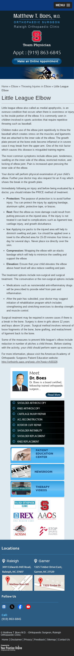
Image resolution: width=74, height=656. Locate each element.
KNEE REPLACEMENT (28, 442)
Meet (34, 372)
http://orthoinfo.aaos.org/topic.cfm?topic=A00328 (29, 361)
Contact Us (64, 639)
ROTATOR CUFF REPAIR (29, 425)
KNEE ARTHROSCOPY (28, 408)
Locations (10, 548)
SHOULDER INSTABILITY (29, 431)
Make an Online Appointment (37, 61)
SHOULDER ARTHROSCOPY (31, 403)
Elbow (14, 86)
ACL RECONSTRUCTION (29, 419)
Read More (54, 394)
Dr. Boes (37, 377)
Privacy (28, 639)
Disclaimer (16, 639)
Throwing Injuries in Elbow (36, 86)
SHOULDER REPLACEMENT (31, 436)
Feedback (39, 639)
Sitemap (51, 639)
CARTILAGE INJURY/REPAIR (31, 414)
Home (5, 86)
